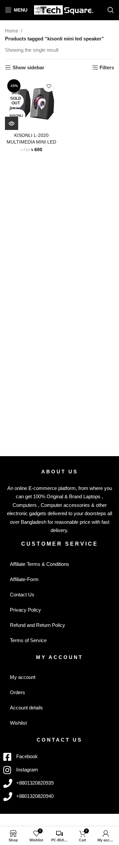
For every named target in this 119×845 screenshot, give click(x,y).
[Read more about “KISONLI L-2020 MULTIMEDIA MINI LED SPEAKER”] (11, 123)
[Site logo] (63, 9)
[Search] (110, 10)
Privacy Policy (25, 610)
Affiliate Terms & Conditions (39, 564)
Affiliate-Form (24, 579)
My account (22, 677)
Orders (17, 692)
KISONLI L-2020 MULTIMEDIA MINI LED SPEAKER (31, 142)
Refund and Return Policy (37, 625)
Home (11, 30)
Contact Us (22, 594)
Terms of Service (28, 640)
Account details (26, 707)
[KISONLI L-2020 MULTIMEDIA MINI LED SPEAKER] (31, 103)
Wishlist (18, 723)
